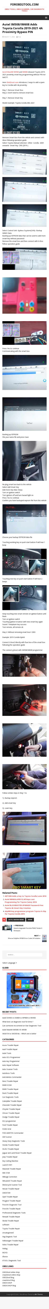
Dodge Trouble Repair (10, 1117)
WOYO (4, 1252)
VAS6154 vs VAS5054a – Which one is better (19, 1033)
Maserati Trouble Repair (11, 1169)
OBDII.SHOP (7, 1283)
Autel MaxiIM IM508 (10, 72)
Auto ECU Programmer (11, 1057)
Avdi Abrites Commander (12, 1077)
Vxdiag (4, 1248)
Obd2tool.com (12, 82)
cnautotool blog (8, 1280)
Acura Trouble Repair (10, 1045)
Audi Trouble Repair (9, 1049)
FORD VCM (6, 1129)
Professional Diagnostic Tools (14, 1213)
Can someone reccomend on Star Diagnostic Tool (21, 1025)
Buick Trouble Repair (10, 1093)
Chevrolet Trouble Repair (12, 1105)
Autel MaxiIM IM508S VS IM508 (14, 1030)
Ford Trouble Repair (10, 1125)
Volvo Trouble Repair (10, 1244)
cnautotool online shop (11, 1275)
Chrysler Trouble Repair (11, 1109)
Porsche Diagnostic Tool (11, 1205)
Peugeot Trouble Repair (11, 1201)
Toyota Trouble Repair (11, 1228)
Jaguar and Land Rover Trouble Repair (17, 1153)
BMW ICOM (7, 1085)
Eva (19, 37)
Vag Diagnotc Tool (9, 1236)
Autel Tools (6, 1053)
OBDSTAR (6, 1193)
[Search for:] (24, 955)
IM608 (24, 72)
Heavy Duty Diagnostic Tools (13, 1141)
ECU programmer (9, 1121)
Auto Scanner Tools (10, 1069)
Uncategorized (8, 1233)
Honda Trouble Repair (10, 1145)
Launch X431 (7, 1165)
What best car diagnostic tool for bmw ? (17, 1022)
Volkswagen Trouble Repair (12, 1241)
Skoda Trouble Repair (10, 1221)
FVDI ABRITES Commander (12, 1133)
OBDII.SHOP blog (9, 1285)
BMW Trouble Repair (10, 1089)
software (5, 1225)
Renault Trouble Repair (11, 1217)
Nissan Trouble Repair (10, 1189)
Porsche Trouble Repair (11, 1209)
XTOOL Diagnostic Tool (11, 1260)
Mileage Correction (9, 1177)
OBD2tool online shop (11, 1272)
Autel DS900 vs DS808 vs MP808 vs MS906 (19, 1018)
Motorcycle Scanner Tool (12, 1185)
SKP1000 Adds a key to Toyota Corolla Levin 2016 (25, 896)
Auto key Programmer (11, 1061)
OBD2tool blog (8, 1277)
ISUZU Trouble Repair (10, 1149)
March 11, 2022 (9, 37)
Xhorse (5, 1256)
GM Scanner (7, 1137)
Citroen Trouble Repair (11, 1113)
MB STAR (6, 1173)
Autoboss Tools (8, 1073)
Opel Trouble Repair (10, 1197)
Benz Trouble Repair (10, 1081)
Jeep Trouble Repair (9, 1157)
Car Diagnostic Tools (10, 1097)
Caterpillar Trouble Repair (12, 1101)
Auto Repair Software (10, 1065)
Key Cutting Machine (10, 1161)
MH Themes (39, 1294)
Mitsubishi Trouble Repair (12, 1181)
